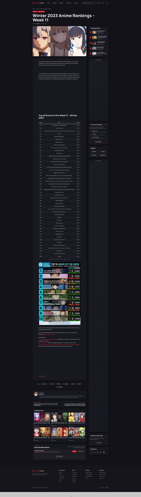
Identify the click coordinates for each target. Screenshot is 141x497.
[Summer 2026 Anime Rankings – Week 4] (77, 417)
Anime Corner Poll (42, 376)
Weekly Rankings (89, 472)
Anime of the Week (41, 11)
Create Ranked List (102, 474)
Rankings (34, 11)
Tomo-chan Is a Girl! (43, 342)
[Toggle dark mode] (103, 3)
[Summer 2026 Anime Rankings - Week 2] (59, 431)
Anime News (94, 155)
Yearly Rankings (89, 476)
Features (74, 481)
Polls (86, 478)
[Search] (100, 3)
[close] (70, 492)
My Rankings (101, 478)
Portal (100, 487)
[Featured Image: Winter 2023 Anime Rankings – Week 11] (59, 41)
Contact (60, 474)
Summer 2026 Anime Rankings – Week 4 (77, 423)
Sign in (74, 451)
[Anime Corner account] (107, 3)
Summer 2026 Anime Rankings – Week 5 (59, 423)
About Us (61, 472)
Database (55, 2)
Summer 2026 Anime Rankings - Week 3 (42, 438)
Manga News (103, 155)
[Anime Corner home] (38, 3)
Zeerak (38, 23)
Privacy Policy (61, 478)
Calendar (76, 2)
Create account (80, 451)
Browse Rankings (102, 472)
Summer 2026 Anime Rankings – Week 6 (42, 423)
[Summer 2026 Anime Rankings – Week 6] (42, 417)
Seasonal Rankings (89, 474)
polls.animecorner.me (49, 334)
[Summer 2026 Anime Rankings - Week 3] (42, 431)
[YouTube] (101, 452)
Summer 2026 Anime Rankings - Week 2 (59, 438)
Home (34, 8)
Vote (106, 435)
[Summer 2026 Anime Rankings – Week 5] (59, 417)
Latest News (74, 472)
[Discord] (104, 452)
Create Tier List (102, 476)
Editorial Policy (61, 476)
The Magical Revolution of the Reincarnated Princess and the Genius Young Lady (58, 344)
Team (60, 481)
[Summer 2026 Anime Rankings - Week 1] (77, 431)
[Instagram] (97, 452)
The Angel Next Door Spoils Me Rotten (48, 339)
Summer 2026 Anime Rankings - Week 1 (77, 438)
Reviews (74, 478)
